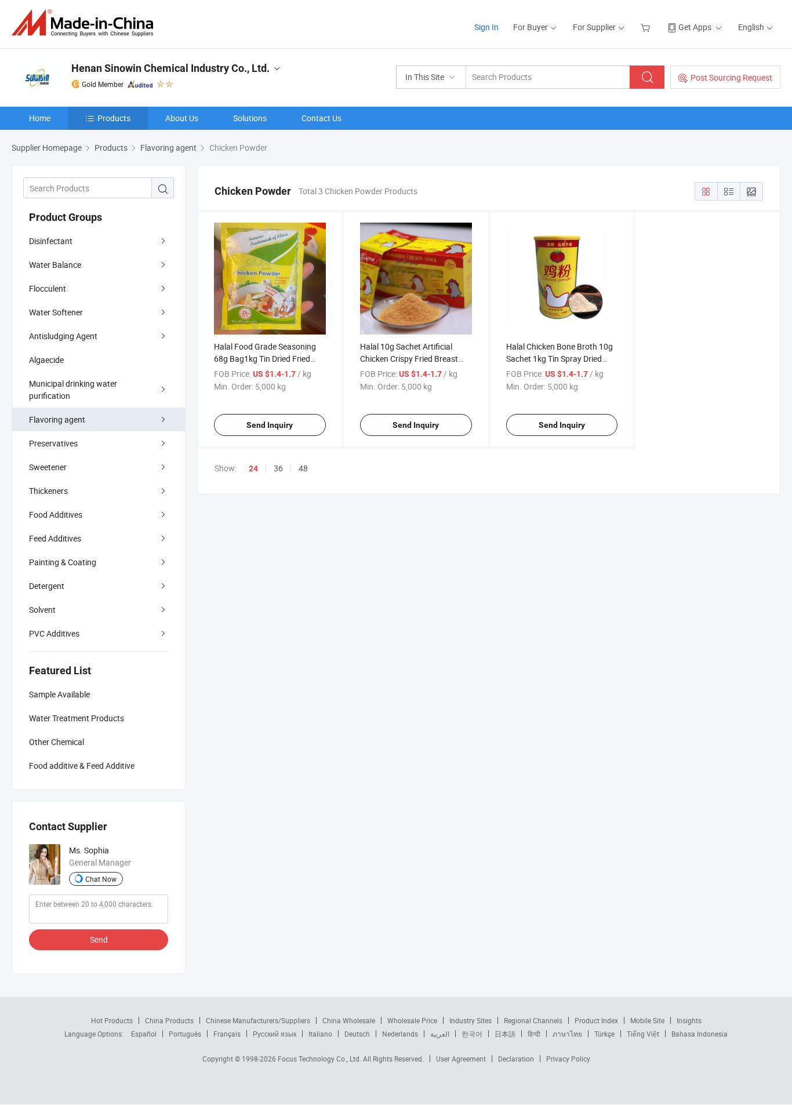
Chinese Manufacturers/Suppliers (258, 1020)
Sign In (486, 26)
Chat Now (101, 879)
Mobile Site (647, 1020)
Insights (689, 1020)
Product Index (596, 1020)
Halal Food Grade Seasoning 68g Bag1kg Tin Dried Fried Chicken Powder (265, 358)
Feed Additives (55, 538)
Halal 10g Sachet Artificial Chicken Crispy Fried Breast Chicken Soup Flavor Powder (411, 358)
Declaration (516, 1058)
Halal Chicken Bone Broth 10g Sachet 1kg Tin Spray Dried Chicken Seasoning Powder (559, 358)
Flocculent (47, 288)
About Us (181, 117)
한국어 (472, 1033)
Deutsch (357, 1033)
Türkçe (604, 1033)
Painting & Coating (62, 562)
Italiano (320, 1033)
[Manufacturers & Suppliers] (86, 23)
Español (144, 1033)
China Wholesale (348, 1020)
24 (253, 468)
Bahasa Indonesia (699, 1033)
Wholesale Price (412, 1020)
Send (99, 939)
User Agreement (461, 1058)
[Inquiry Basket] (647, 26)
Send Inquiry (269, 425)
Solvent (42, 609)
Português (185, 1033)
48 (303, 468)
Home (39, 117)
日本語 (505, 1033)
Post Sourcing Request (731, 77)
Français (227, 1033)
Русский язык (274, 1033)
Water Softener (56, 312)
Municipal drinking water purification (73, 389)
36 (278, 468)
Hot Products (112, 1020)
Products (113, 117)
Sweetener (48, 466)
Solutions (250, 117)
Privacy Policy (568, 1058)
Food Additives (55, 514)
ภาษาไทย (567, 1033)
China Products (169, 1020)
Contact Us (321, 117)
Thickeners (48, 490)
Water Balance (55, 264)
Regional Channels (533, 1020)
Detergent (46, 585)
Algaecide (46, 359)
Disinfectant (50, 240)
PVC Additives (54, 633)
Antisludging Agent (63, 335)
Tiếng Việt (643, 1033)
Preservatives (53, 443)
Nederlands (400, 1033)
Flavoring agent (57, 419)
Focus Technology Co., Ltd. (320, 1058)
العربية (439, 1033)
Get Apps (695, 26)
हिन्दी (534, 1033)
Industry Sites (470, 1020)
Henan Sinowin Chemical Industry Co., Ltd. (170, 68)
